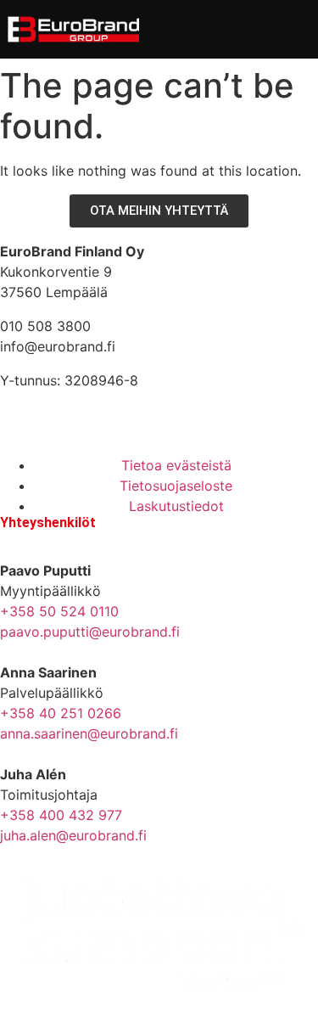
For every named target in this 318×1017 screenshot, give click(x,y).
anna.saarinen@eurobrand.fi (89, 733)
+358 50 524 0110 (59, 611)
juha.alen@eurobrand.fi (73, 835)
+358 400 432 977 (61, 814)
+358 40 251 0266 (60, 713)
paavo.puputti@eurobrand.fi (90, 631)
